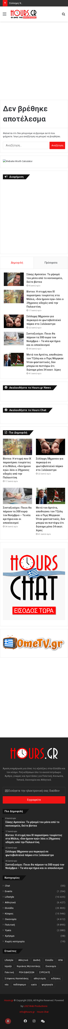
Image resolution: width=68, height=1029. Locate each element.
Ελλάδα (9, 907)
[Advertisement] (34, 59)
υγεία (34, 984)
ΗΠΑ (60, 960)
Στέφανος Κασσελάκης (17, 978)
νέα (6, 984)
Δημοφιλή (17, 262)
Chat (7, 885)
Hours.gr (8, 1000)
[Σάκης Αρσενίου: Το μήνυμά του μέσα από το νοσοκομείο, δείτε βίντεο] (14, 279)
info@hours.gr (27, 1011)
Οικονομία (10, 919)
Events (8, 891)
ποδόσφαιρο (19, 984)
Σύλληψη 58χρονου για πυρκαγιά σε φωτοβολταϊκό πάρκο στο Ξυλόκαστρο (43, 320)
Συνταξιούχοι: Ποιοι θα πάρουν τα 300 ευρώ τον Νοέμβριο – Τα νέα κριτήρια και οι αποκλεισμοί (17, 515)
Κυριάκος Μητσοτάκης (28, 966)
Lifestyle (9, 896)
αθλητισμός (40, 978)
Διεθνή (36, 960)
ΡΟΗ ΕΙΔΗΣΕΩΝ (26, 972)
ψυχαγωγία (47, 984)
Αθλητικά (10, 902)
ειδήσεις (56, 978)
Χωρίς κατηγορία (14, 941)
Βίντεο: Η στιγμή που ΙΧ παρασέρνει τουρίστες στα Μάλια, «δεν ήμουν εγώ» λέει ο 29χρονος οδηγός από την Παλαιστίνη (45, 299)
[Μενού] (4, 15)
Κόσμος (9, 913)
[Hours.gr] (23, 14)
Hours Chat (43, 1011)
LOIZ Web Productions (35, 1006)
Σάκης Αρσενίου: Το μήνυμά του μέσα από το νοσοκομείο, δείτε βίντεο (44, 278)
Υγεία (8, 930)
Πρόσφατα (50, 262)
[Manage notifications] (8, 1021)
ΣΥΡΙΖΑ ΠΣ (44, 972)
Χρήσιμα (9, 935)
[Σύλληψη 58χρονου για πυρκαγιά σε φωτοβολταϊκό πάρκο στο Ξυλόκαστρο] (14, 321)
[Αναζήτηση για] (63, 15)
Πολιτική (10, 924)
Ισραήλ (8, 966)
